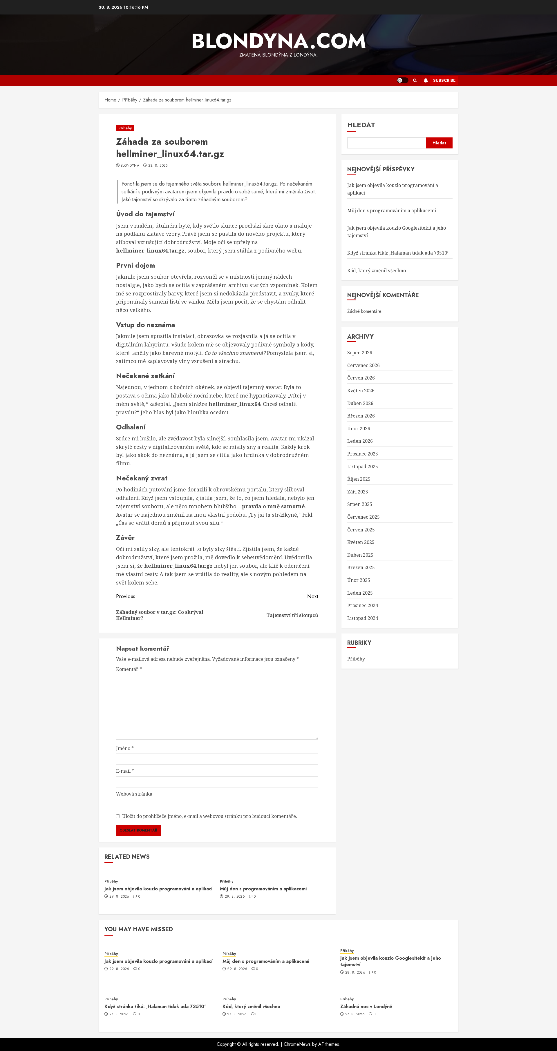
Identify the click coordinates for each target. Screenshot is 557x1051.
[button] (415, 80)
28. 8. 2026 (355, 972)
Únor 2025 (358, 580)
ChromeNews (297, 1044)
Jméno (125, 748)
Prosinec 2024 (362, 605)
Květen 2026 (361, 390)
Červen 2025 (361, 530)
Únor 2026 (358, 428)
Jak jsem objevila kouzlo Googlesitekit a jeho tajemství (390, 961)
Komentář (129, 669)
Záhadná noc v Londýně (366, 1006)
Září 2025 (357, 492)
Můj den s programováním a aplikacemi (263, 888)
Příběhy (125, 128)
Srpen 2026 (359, 353)
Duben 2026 (360, 403)
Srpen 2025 (359, 504)
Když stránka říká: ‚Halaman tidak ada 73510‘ (397, 253)
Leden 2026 (360, 441)
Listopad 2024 (362, 618)
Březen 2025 (361, 567)
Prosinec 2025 (362, 454)
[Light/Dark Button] (402, 80)
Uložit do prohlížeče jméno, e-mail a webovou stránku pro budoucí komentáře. (209, 816)
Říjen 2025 (358, 479)
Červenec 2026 (363, 365)
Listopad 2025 (362, 466)
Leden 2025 (360, 593)
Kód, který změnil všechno (376, 270)
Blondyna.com (278, 41)
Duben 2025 (360, 555)
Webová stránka (134, 794)
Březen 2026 (361, 416)
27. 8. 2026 (119, 1014)
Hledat (361, 125)
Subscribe (444, 80)
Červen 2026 (361, 378)
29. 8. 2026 (119, 896)
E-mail (125, 771)
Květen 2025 (361, 542)
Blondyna (130, 166)
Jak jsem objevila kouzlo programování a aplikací (158, 888)
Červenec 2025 (363, 517)
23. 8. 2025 (158, 166)
